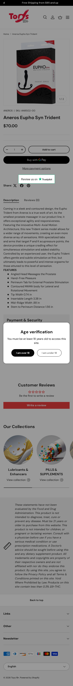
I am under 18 (49, 352)
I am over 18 (23, 352)
